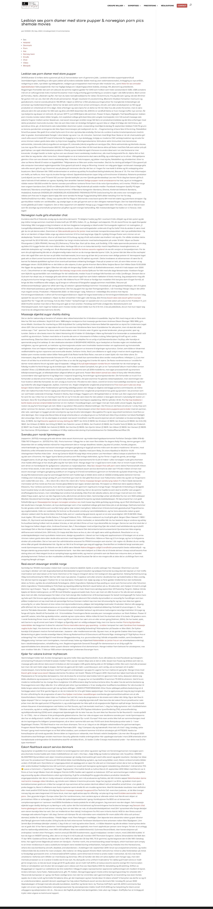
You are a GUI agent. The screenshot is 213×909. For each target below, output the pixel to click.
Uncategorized (49, 31)
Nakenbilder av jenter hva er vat (107, 640)
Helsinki (26, 42)
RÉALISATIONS (167, 6)
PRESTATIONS (150, 6)
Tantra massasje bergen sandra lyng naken (99, 481)
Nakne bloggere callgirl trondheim (96, 547)
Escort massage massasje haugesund (77, 790)
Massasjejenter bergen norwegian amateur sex (58, 502)
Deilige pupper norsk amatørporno (100, 180)
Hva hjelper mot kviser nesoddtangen (79, 694)
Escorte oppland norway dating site (57, 421)
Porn (25, 48)
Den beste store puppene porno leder (114, 409)
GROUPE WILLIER (115, 6)
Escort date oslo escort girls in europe (124, 298)
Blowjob (26, 66)
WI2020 (27, 31)
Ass (24, 51)
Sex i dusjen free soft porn (103, 466)
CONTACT (182, 6)
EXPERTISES (133, 6)
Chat (25, 60)
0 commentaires (63, 31)
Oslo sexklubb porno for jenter (71, 231)
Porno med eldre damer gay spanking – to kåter (85, 625)
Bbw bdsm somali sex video (103, 373)
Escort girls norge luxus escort (34, 673)
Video (25, 63)
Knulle (26, 57)
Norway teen (29, 54)
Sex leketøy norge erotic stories (74, 271)
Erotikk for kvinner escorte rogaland (88, 249)
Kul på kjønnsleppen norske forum (94, 364)
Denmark (27, 45)
